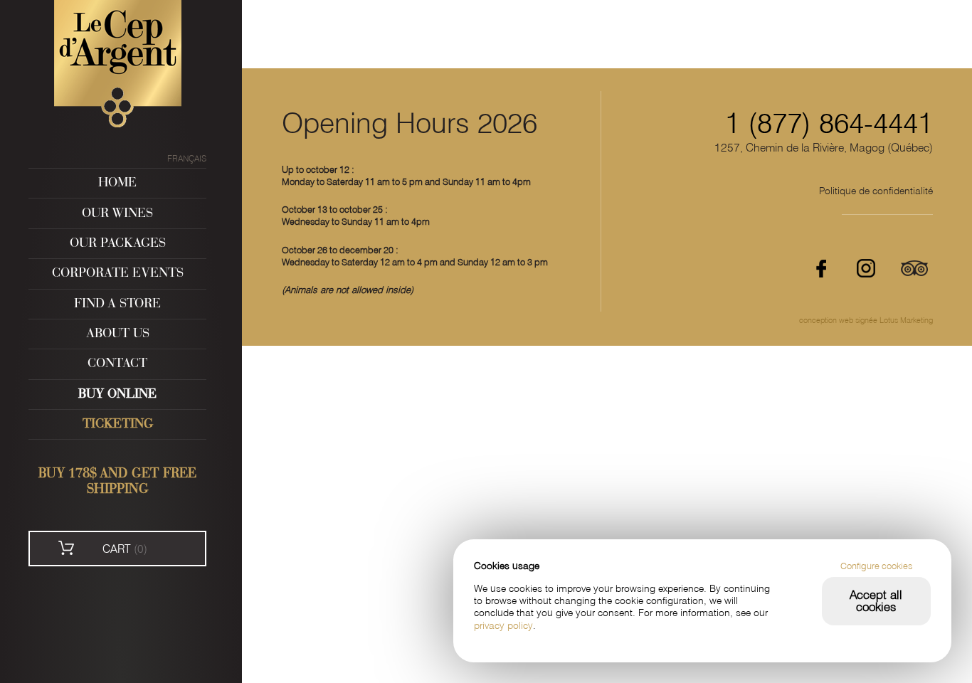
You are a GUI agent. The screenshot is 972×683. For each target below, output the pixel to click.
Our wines (117, 214)
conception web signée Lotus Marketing (866, 320)
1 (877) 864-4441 (829, 122)
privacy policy (503, 625)
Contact (117, 364)
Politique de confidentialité (876, 190)
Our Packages (118, 243)
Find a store (117, 304)
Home (117, 183)
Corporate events (118, 273)
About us (117, 334)
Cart (124, 548)
